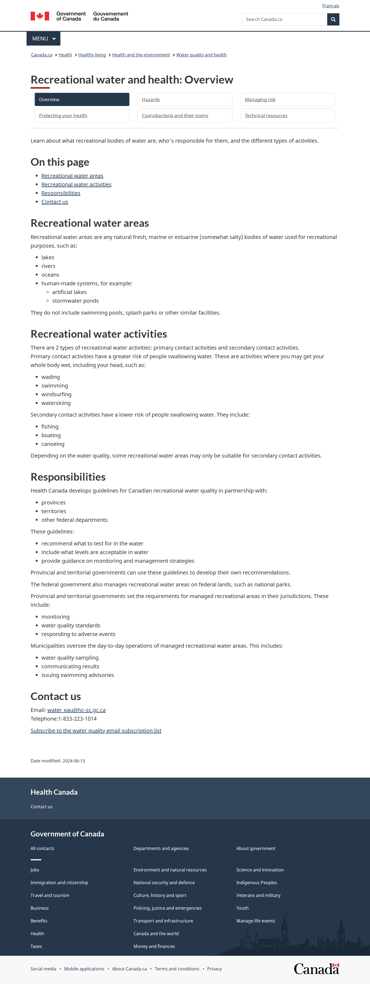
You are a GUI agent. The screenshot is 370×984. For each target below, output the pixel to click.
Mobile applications (84, 969)
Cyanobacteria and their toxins (175, 115)
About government (255, 848)
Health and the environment (141, 55)
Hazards (151, 99)
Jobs (35, 870)
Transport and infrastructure (163, 921)
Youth (242, 908)
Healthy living (92, 55)
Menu (41, 38)
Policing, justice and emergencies (168, 908)
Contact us (54, 201)
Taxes (36, 946)
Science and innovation (260, 870)
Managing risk (260, 99)
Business (40, 908)
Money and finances (154, 946)
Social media (43, 969)
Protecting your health (63, 115)
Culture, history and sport (160, 895)
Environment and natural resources (170, 870)
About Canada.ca (129, 969)
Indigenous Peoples (256, 883)
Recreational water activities (76, 184)
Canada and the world (156, 934)
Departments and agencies (161, 848)
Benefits (39, 921)
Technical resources (266, 115)
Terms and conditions (177, 969)
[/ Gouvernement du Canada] (79, 17)
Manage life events (255, 921)
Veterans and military (258, 895)
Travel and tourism (50, 895)
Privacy (214, 969)
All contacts (42, 848)
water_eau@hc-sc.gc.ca (76, 710)
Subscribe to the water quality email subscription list (96, 730)
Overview (49, 99)
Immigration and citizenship (59, 883)
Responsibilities (60, 193)
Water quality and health (201, 55)
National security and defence (164, 883)
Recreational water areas (72, 175)
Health (65, 55)
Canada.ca (41, 55)
